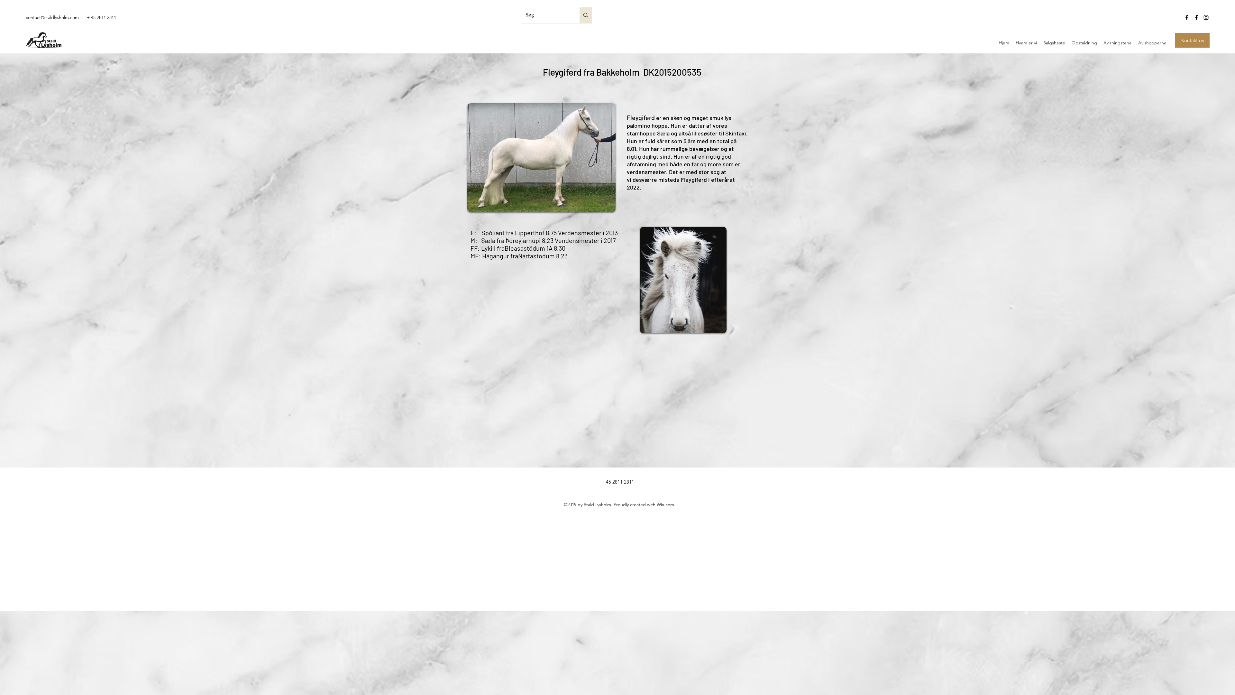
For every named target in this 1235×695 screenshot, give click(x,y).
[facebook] (1187, 17)
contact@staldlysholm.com (52, 17)
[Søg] (586, 15)
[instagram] (1206, 17)
